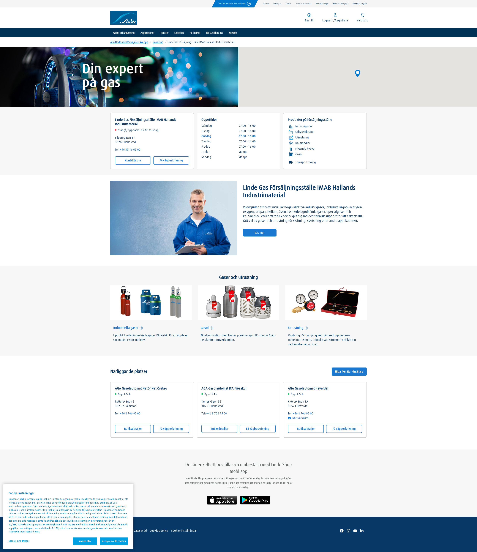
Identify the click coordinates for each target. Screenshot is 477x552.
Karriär (288, 4)
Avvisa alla (85, 541)
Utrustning (295, 328)
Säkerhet (179, 33)
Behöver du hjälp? (340, 4)
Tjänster (164, 33)
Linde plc (277, 4)
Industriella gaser (125, 328)
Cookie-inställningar (184, 530)
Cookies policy (159, 530)
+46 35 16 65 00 (130, 149)
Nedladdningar (322, 4)
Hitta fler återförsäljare (349, 371)
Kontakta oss (133, 160)
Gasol (205, 328)
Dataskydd (140, 530)
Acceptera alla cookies (114, 541)
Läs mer (260, 232)
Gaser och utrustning (124, 33)
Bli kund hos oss (214, 33)
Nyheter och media (303, 4)
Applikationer (147, 33)
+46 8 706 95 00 (130, 413)
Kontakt (233, 33)
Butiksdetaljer (133, 428)
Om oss (266, 4)
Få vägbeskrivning (171, 160)
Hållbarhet (195, 33)
